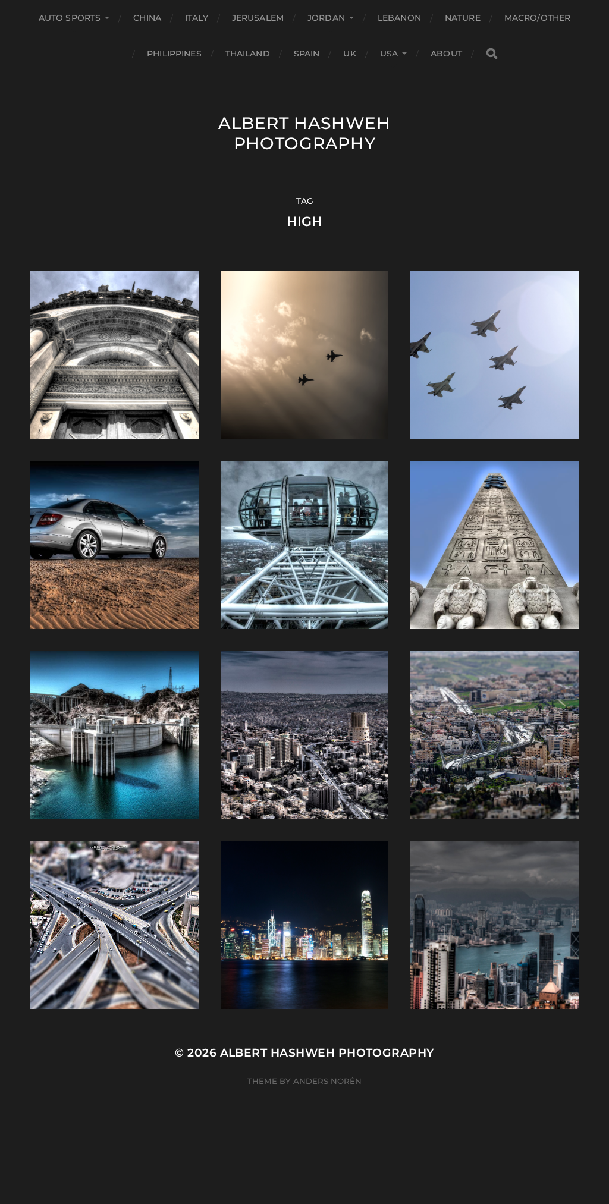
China (147, 17)
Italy (196, 17)
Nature (463, 17)
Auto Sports (70, 17)
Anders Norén (327, 1081)
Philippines (174, 53)
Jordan (326, 17)
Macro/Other (537, 17)
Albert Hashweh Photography (304, 133)
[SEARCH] (492, 53)
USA (389, 53)
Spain (307, 53)
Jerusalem (258, 17)
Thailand (247, 53)
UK (349, 53)
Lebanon (399, 17)
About (446, 53)
